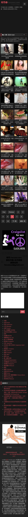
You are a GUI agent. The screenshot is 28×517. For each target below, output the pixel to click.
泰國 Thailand (8, 352)
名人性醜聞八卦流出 (9, 330)
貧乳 (5, 367)
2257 (14, 456)
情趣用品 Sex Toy (9, 337)
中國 (5, 320)
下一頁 (14, 221)
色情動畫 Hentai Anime (10, 362)
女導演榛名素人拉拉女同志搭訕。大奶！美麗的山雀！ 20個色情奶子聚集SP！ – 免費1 (15, 398)
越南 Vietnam (7, 369)
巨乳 (5, 334)
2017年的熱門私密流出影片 (17, 454)
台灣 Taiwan (7, 328)
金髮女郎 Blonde (8, 371)
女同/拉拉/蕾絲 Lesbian (10, 332)
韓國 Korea (7, 373)
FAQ (21, 452)
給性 (7, 459)
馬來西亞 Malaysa (9, 378)
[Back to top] (23, 512)
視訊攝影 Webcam (9, 365)
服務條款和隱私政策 (11, 452)
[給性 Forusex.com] (11, 3)
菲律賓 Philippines (9, 363)
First (4, 212)
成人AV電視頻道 (8, 339)
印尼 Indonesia (8, 324)
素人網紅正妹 (7, 358)
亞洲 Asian (7, 322)
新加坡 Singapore (9, 341)
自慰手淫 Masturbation (10, 360)
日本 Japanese (8, 343)
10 (8, 221)
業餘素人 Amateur (9, 348)
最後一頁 (22, 221)
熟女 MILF (6, 354)
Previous (11, 212)
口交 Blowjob (7, 326)
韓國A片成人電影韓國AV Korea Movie (14, 375)
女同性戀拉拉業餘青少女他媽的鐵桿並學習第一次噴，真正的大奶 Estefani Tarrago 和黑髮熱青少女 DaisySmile (15, 392)
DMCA (5, 454)
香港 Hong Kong (8, 377)
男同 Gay (6, 356)
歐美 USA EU (7, 350)
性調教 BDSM (8, 335)
